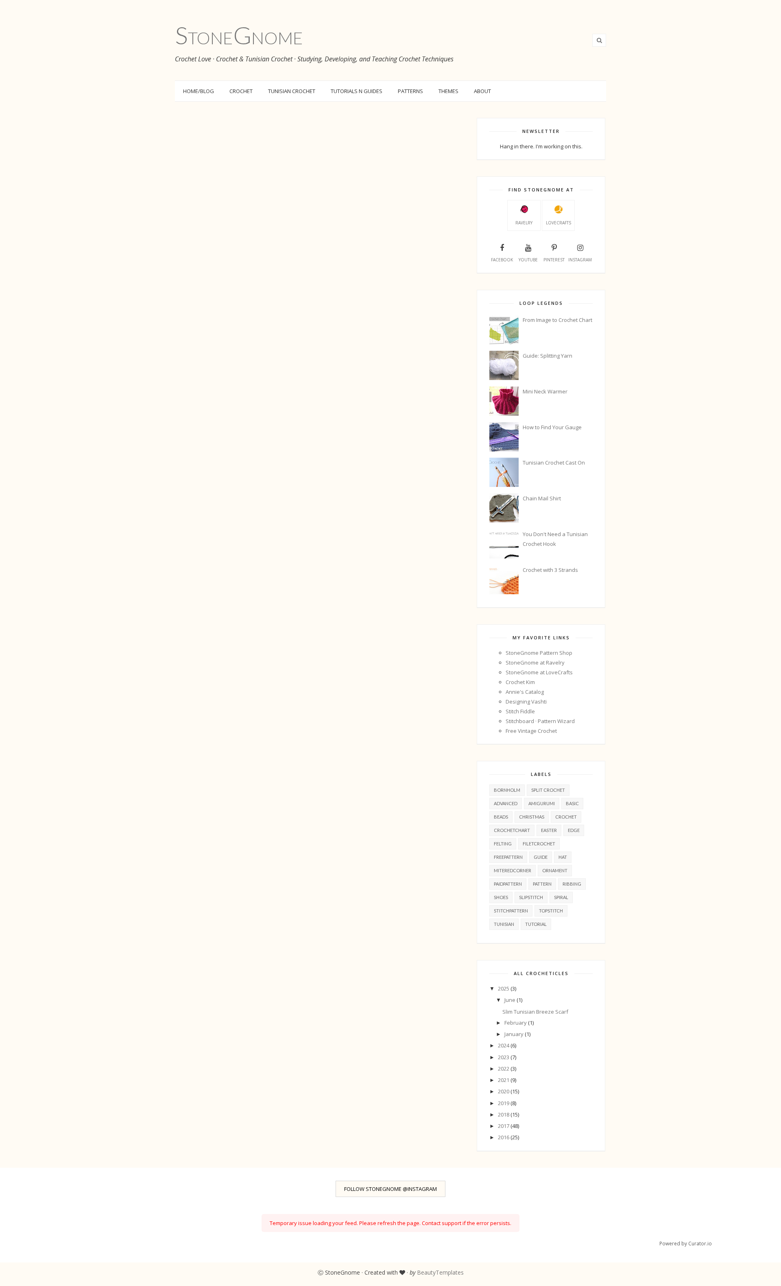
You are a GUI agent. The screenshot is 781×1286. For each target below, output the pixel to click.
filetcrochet (539, 843)
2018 (504, 1114)
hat (562, 857)
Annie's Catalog (525, 691)
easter (549, 830)
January (514, 1034)
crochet (566, 816)
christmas (531, 816)
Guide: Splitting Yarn (547, 355)
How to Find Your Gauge (552, 427)
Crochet (241, 91)
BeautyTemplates (440, 1272)
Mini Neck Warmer (545, 391)
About (482, 91)
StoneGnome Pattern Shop (539, 652)
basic (572, 803)
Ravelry (523, 223)
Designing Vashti (526, 701)
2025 (504, 988)
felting (503, 843)
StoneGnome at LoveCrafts (539, 672)
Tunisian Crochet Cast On (554, 462)
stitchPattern (511, 910)
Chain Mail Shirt (542, 498)
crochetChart (512, 830)
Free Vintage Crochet (531, 730)
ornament (554, 870)
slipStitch (531, 897)
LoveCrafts (558, 223)
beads (501, 816)
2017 (504, 1126)
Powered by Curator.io (685, 1243)
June (510, 1000)
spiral (561, 897)
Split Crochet (548, 790)
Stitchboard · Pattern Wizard (540, 721)
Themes (448, 91)
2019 (504, 1103)
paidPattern (508, 883)
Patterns (410, 91)
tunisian (504, 924)
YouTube (528, 260)
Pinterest (554, 260)
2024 (504, 1045)
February (516, 1022)
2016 (504, 1137)
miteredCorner (512, 870)
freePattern (508, 857)
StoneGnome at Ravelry (535, 662)
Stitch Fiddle (520, 711)
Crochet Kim (520, 682)
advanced (505, 803)
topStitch (551, 910)
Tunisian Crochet (291, 91)
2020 (504, 1091)
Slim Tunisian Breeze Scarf (535, 1011)
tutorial (536, 924)
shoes (501, 897)
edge (574, 830)
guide (541, 857)
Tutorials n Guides (356, 91)
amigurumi (541, 803)
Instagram (580, 260)
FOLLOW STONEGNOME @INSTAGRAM (390, 1189)
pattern (542, 883)
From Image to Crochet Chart (557, 320)
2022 (504, 1068)
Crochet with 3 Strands (550, 569)
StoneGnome (239, 35)
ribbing (572, 883)
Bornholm (507, 790)
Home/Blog (198, 91)
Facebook (502, 260)
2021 (504, 1080)
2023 (504, 1057)
